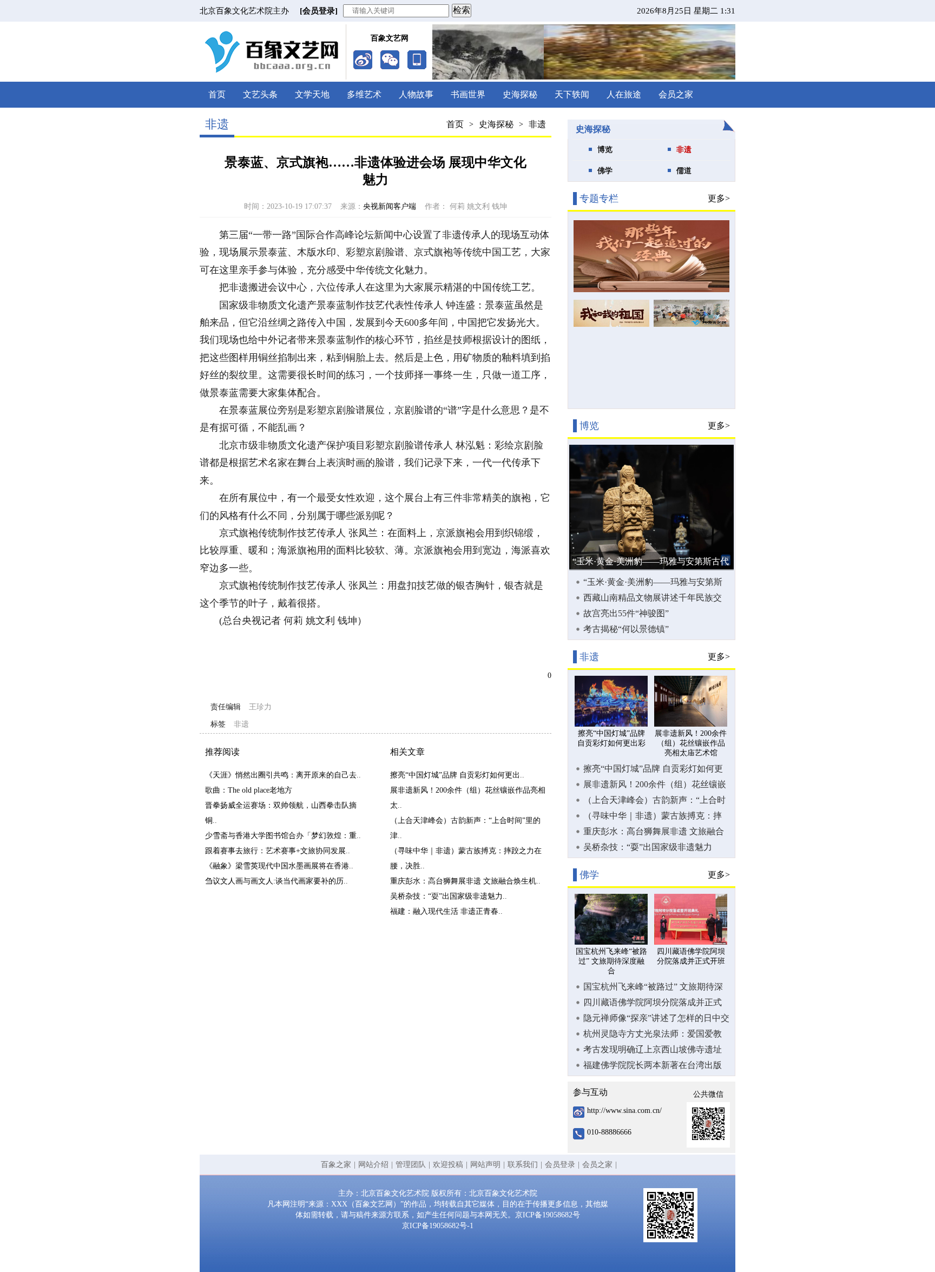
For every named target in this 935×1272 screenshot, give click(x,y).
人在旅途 (624, 94)
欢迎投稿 (448, 1165)
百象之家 (336, 1165)
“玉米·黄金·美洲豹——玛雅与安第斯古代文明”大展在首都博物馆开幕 (652, 582)
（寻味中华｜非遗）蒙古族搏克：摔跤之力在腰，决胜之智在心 (652, 816)
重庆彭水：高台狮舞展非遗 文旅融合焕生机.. (465, 881)
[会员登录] (319, 10)
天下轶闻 (572, 94)
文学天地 (312, 94)
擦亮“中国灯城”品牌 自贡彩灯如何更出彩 (653, 769)
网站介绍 (373, 1165)
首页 (217, 94)
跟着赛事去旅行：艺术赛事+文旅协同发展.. (277, 851)
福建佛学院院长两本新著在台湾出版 (652, 1065)
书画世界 (468, 94)
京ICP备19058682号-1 (437, 1226)
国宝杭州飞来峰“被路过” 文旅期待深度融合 (653, 987)
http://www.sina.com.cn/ (624, 1110)
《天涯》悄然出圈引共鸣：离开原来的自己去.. (283, 775)
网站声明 (485, 1165)
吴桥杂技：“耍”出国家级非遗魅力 (647, 847)
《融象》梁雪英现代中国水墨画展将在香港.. (279, 866)
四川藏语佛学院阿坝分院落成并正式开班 (652, 1002)
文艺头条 (260, 94)
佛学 (605, 171)
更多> (719, 198)
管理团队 (411, 1165)
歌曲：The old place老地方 (248, 790)
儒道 (684, 171)
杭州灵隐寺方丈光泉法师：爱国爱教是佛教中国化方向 (652, 1034)
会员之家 (676, 94)
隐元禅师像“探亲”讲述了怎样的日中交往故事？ (656, 1018)
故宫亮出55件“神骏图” (626, 613)
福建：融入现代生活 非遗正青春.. (446, 911)
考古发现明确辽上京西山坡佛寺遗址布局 (652, 1049)
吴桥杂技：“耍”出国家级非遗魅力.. (448, 896)
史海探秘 (520, 94)
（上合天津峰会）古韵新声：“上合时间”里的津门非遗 (654, 800)
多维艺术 (364, 94)
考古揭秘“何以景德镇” (626, 629)
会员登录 (560, 1165)
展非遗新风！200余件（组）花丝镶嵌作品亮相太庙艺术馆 (654, 784)
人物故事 (416, 94)
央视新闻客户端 (389, 206)
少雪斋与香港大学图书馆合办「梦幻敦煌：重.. (283, 836)
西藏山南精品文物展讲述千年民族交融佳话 (652, 598)
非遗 (537, 124)
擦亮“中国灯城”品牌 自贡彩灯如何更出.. (457, 775)
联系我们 (523, 1165)
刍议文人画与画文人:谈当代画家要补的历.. (276, 881)
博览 (605, 150)
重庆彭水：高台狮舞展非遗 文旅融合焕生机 (653, 831)
